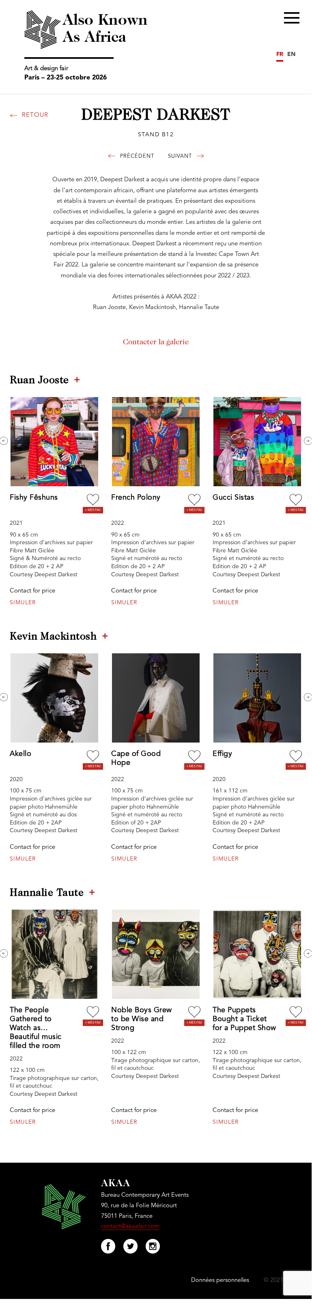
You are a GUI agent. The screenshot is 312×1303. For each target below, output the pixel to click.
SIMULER (23, 602)
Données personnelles (220, 1280)
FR (279, 54)
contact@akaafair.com (130, 1227)
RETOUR (35, 115)
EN (291, 54)
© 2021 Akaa (280, 1280)
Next (308, 441)
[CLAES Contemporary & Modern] (134, 157)
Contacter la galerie (156, 342)
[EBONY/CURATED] (183, 157)
